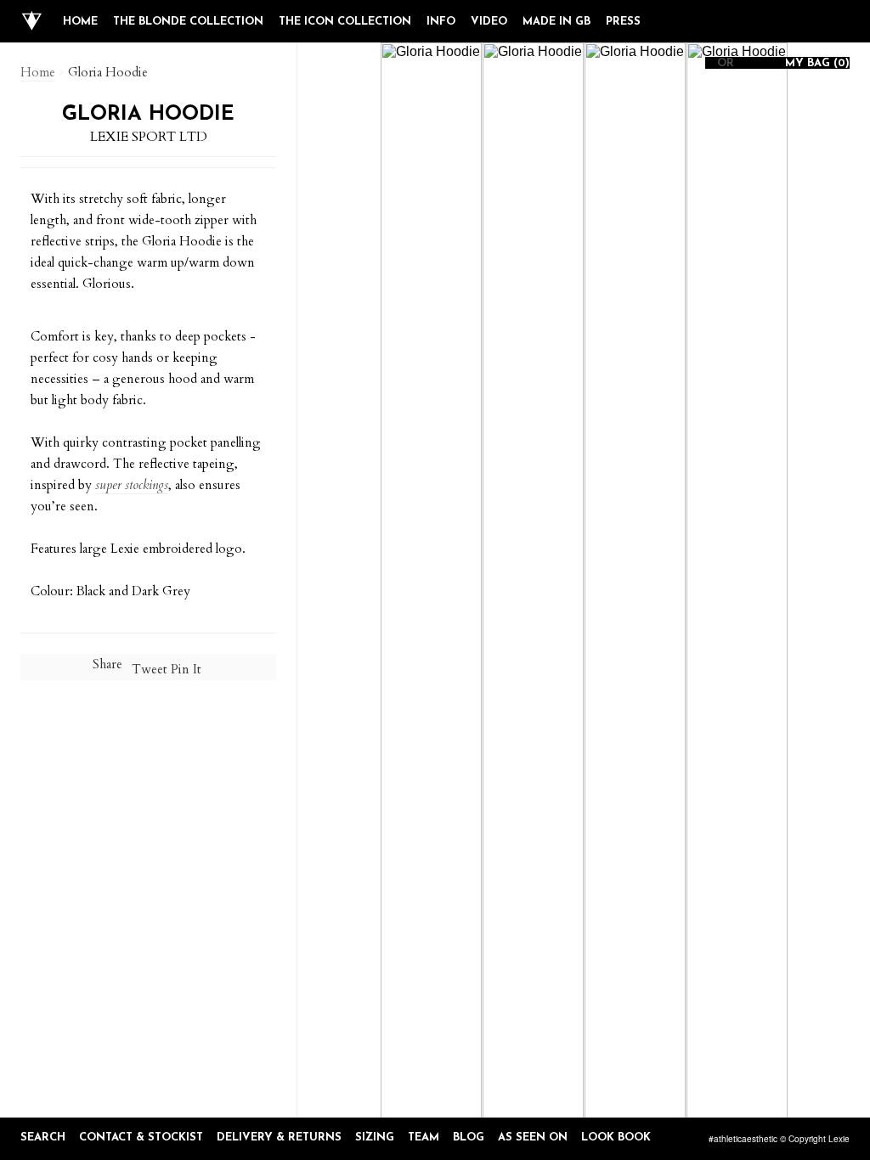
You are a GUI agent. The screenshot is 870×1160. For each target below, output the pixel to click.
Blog (468, 1137)
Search (42, 1137)
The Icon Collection (345, 21)
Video (489, 21)
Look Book (616, 1137)
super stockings (131, 484)
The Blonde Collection (188, 21)
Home (80, 21)
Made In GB (556, 21)
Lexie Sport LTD (148, 136)
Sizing (374, 1137)
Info (441, 21)
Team (423, 1137)
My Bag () (816, 63)
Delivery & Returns (279, 1137)
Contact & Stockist (141, 1137)
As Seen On (533, 1137)
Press (623, 21)
